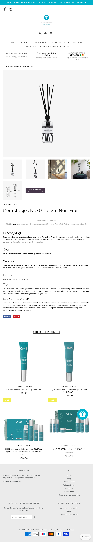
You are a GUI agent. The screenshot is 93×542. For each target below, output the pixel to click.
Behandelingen (69, 485)
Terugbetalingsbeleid (69, 514)
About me (78, 42)
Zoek (69, 511)
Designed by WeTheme (65, 530)
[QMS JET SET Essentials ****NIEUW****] (69, 421)
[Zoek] (40, 32)
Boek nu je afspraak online (54, 46)
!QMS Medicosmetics (23, 386)
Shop (69, 478)
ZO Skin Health (39, 42)
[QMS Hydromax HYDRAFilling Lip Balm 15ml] (24, 362)
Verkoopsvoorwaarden (69, 508)
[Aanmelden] (45, 32)
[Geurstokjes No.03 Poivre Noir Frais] (12, 169)
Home (13, 42)
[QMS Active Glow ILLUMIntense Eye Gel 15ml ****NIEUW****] (69, 362)
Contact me (30, 46)
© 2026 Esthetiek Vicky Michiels (30, 530)
